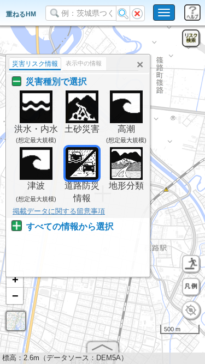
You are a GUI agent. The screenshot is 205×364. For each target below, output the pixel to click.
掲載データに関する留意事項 (59, 211)
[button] (15, 279)
